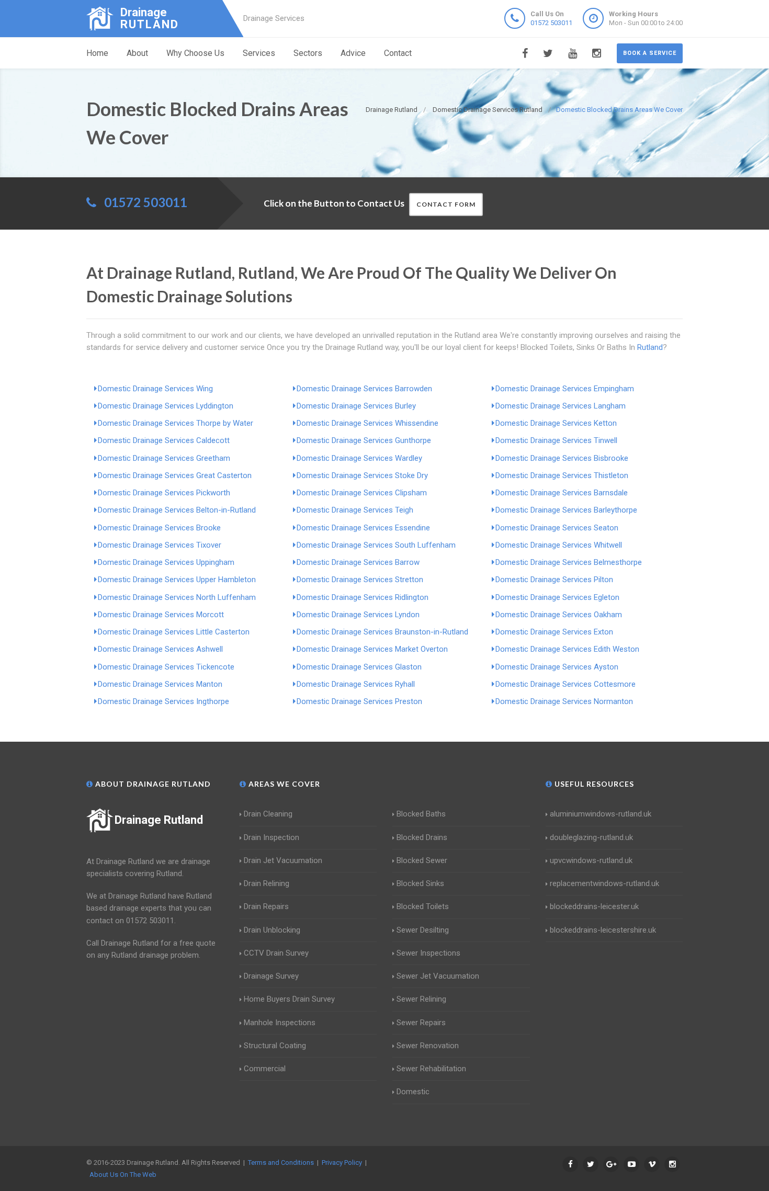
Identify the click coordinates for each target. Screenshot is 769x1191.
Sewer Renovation (428, 1045)
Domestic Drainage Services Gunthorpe (364, 440)
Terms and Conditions (281, 1162)
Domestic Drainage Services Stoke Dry (362, 475)
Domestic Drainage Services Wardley (359, 458)
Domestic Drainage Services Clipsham (362, 492)
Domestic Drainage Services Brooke (159, 527)
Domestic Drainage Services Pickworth (164, 492)
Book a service (649, 53)
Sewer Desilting (423, 930)
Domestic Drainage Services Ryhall (356, 684)
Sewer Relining (421, 999)
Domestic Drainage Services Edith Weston (567, 649)
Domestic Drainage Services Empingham (564, 388)
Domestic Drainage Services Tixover (159, 545)
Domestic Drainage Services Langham (560, 406)
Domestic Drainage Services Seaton (556, 527)
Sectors (307, 53)
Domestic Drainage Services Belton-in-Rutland (177, 510)
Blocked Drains (422, 837)
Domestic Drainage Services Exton (554, 632)
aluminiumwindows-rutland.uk (600, 814)
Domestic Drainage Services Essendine (363, 527)
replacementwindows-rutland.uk (604, 883)
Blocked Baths (421, 814)
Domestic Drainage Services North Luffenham (177, 597)
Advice (353, 53)
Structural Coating (275, 1045)
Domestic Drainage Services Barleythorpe (566, 510)
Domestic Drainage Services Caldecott (164, 440)
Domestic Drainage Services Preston (359, 701)
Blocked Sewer (422, 860)
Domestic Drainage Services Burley (356, 406)
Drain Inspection (271, 837)
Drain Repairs (266, 906)
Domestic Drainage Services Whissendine (367, 423)
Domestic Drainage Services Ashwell (160, 649)
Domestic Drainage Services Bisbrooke (561, 458)
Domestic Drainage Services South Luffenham (376, 545)
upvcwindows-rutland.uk (591, 860)
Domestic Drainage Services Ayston (556, 667)
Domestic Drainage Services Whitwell (558, 545)
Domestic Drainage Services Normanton (564, 701)
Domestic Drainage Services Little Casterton (174, 632)
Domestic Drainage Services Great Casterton (175, 475)
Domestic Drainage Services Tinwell (556, 440)
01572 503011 (551, 23)
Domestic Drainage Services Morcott (161, 614)
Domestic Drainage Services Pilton (554, 579)
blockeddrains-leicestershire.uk (603, 930)
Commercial (265, 1068)
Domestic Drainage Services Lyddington (165, 406)
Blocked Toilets (423, 906)
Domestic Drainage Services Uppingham (166, 562)
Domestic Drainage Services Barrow (358, 562)
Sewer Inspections (428, 953)
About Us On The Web (122, 1174)
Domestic (413, 1091)
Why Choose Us (195, 53)
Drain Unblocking (272, 930)
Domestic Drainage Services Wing (155, 388)
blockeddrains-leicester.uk (594, 906)
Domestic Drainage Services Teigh (355, 510)
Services (259, 53)
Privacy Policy (342, 1162)
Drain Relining (266, 883)
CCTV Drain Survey (276, 953)
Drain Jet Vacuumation (283, 860)
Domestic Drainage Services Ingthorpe (163, 701)
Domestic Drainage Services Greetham (164, 458)
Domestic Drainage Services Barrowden (364, 388)
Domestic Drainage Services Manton (160, 684)
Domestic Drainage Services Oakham (558, 614)
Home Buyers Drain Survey (289, 999)
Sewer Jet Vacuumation (438, 976)
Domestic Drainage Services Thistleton (561, 475)
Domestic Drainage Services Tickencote (166, 667)
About (137, 53)
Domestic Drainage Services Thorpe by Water (175, 423)
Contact (398, 53)
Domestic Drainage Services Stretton (360, 579)
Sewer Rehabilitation (431, 1068)
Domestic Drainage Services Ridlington (362, 597)
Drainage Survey (271, 976)
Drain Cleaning (268, 814)
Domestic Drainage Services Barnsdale (561, 492)
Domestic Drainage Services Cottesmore (565, 684)
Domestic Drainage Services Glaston (359, 667)
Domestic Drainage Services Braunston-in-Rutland (382, 632)
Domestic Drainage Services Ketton (556, 423)
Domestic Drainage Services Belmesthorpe (568, 562)
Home (97, 53)
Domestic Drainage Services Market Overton (372, 649)
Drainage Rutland (159, 819)
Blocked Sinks (420, 883)
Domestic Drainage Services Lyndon (358, 614)
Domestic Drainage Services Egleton (557, 597)
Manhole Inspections (279, 1022)
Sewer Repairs (421, 1022)
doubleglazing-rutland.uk (591, 837)
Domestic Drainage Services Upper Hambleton (177, 579)
